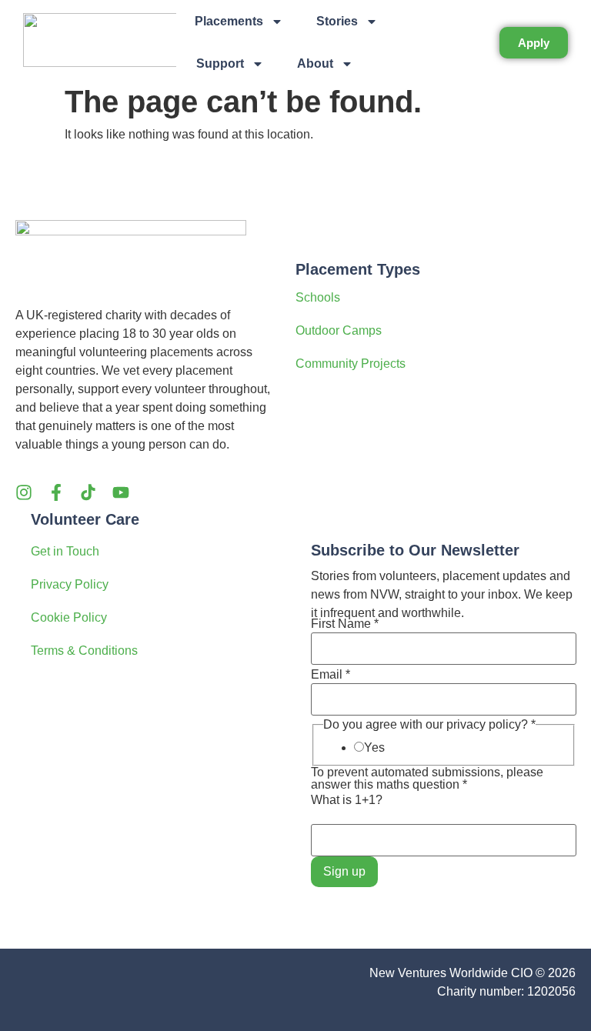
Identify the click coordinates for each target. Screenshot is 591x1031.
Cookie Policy (69, 617)
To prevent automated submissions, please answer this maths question (427, 778)
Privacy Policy (70, 584)
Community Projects (351, 363)
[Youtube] (120, 492)
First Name (345, 624)
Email (330, 675)
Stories (337, 21)
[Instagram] (23, 492)
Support (220, 63)
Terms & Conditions (84, 650)
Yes (374, 748)
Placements (229, 21)
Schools (318, 297)
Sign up (344, 871)
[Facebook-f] (56, 492)
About (315, 63)
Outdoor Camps (339, 330)
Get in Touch (65, 551)
